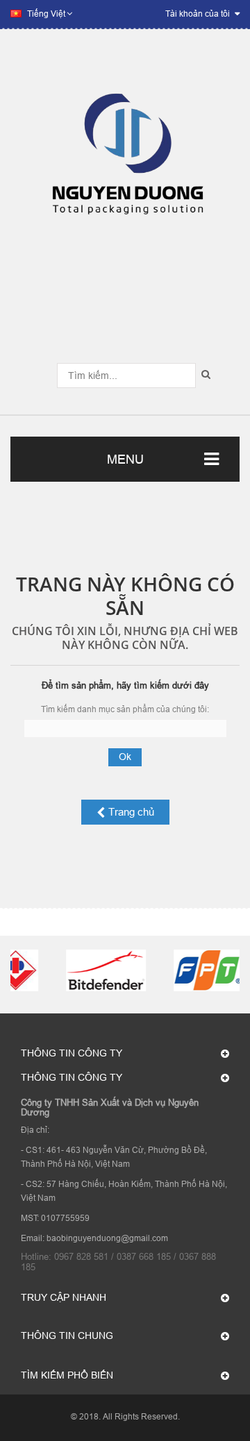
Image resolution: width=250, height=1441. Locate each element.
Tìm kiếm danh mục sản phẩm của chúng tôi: (125, 709)
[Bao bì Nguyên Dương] (125, 161)
